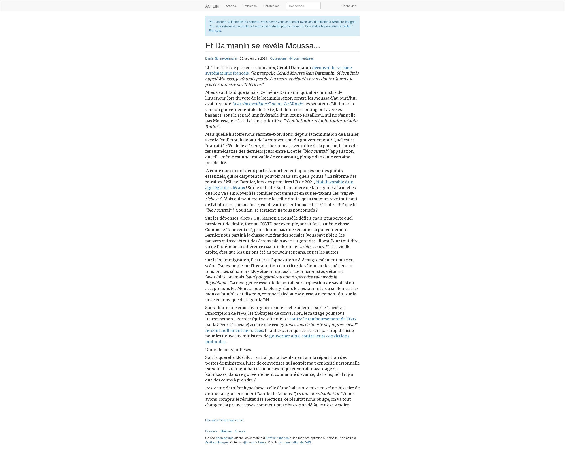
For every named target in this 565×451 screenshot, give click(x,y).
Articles (231, 6)
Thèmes (226, 431)
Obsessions (278, 58)
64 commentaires (301, 58)
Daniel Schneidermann (221, 58)
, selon (267, 103)
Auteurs (240, 431)
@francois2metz (254, 442)
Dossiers (211, 431)
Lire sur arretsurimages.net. (224, 420)
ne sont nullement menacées (234, 330)
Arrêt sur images (277, 438)
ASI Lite (212, 6)
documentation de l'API (295, 442)
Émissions (250, 6)
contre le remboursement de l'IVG (322, 318)
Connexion (348, 6)
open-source (225, 438)
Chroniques (271, 6)
